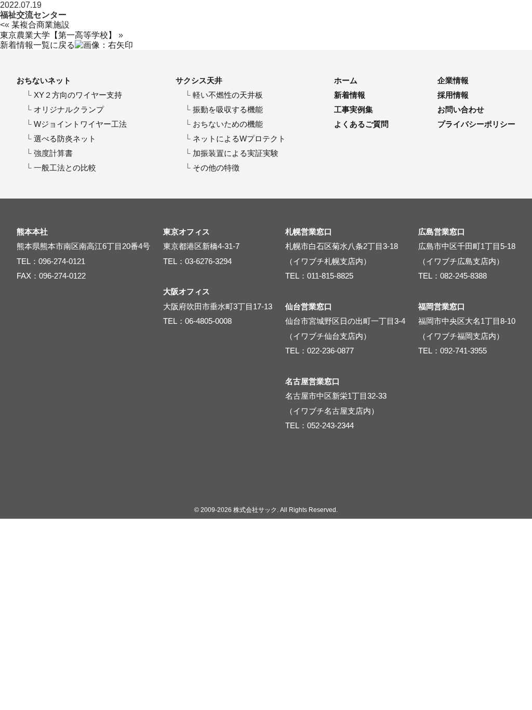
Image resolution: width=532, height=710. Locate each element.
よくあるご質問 (361, 124)
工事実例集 (353, 109)
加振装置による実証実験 (235, 153)
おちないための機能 (228, 124)
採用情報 (453, 94)
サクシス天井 (199, 80)
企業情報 (453, 80)
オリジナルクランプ (69, 109)
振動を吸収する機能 (228, 109)
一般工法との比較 (65, 167)
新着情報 (349, 94)
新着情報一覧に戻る (37, 45)
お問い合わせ (460, 109)
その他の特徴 (216, 167)
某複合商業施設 (40, 24)
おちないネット (44, 80)
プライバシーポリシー (476, 124)
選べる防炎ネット (65, 138)
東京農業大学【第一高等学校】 (58, 35)
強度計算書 (53, 153)
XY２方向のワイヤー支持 (78, 94)
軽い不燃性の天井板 (228, 94)
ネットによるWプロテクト (239, 138)
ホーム (345, 80)
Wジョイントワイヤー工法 (80, 124)
